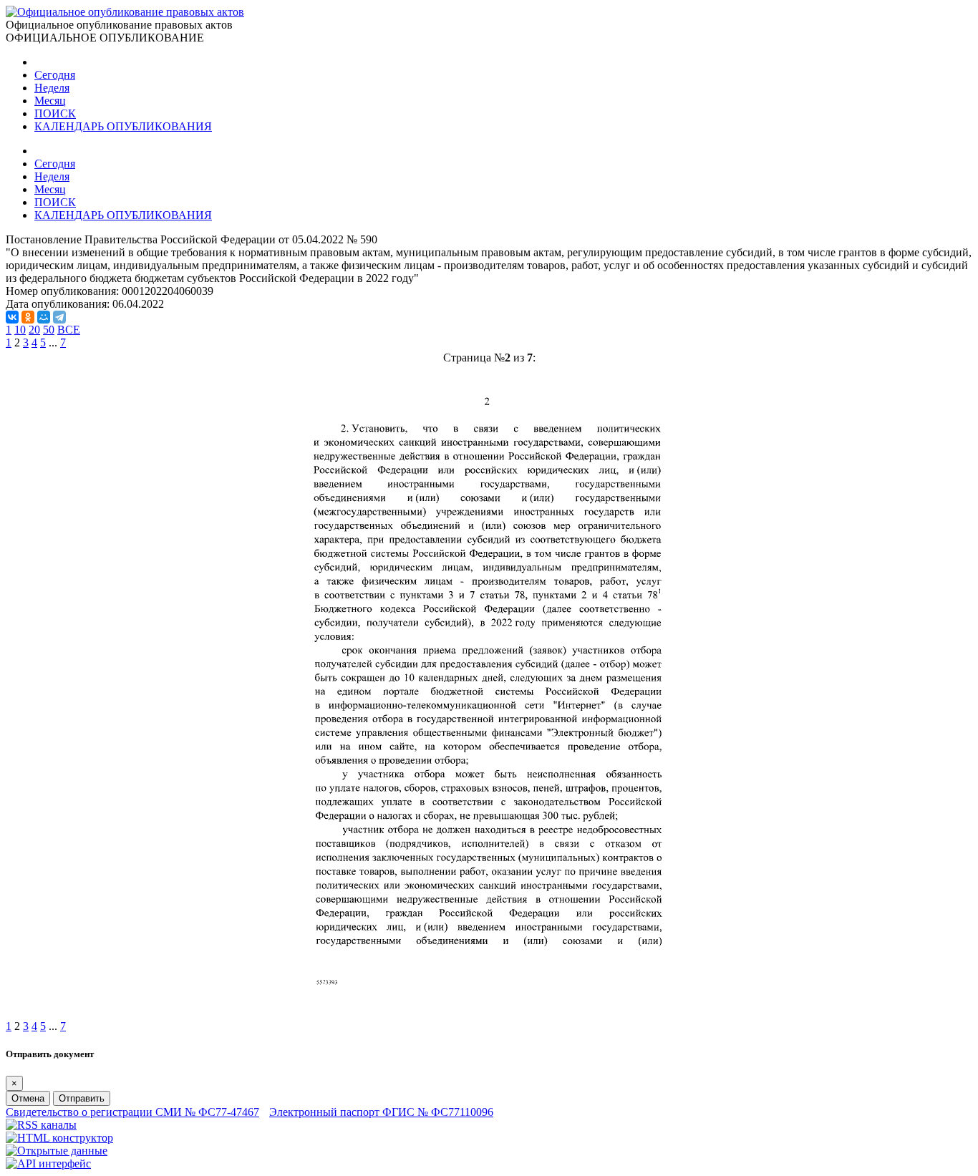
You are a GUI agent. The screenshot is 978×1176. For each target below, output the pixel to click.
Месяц (50, 100)
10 (20, 330)
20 (34, 330)
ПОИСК (55, 113)
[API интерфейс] (48, 1163)
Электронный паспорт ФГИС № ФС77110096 (381, 1112)
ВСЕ (68, 330)
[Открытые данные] (56, 1151)
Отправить (82, 1098)
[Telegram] (59, 317)
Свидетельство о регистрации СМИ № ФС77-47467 (132, 1112)
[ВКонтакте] (12, 317)
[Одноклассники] (27, 317)
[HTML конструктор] (59, 1138)
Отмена (27, 1098)
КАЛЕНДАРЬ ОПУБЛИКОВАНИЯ (123, 126)
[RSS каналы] (41, 1125)
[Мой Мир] (43, 317)
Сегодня (54, 75)
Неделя (51, 88)
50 (48, 330)
